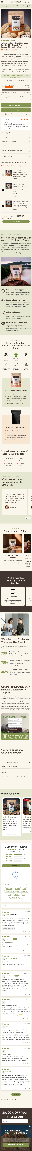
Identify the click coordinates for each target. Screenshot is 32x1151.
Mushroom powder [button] (10, 891)
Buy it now (16, 110)
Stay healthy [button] (13, 897)
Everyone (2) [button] (9, 888)
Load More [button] (16, 1094)
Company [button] (17, 888)
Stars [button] (23, 894)
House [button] (24, 888)
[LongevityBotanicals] (16, 2)
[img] (5, 912)
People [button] (9, 894)
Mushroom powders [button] (22, 891)
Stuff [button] (20, 897)
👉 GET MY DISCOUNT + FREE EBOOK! (16, 1145)
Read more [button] (5, 990)
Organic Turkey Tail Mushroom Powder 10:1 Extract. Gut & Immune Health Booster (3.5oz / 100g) (19, 187)
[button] (5, 40)
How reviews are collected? (9, 1099)
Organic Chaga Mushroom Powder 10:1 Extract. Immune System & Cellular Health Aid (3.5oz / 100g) (20, 204)
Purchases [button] (16, 894)
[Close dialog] (30, 1126)
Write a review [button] (16, 865)
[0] (29, 2)
